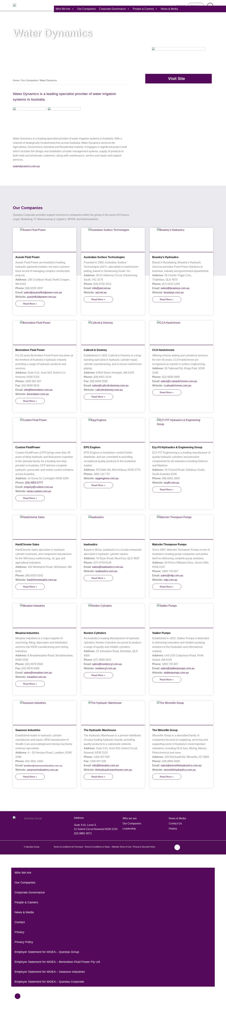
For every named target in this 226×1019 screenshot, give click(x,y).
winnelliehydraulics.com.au (179, 769)
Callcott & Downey (95, 350)
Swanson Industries (27, 730)
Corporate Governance (112, 8)
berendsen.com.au (38, 394)
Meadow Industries (27, 633)
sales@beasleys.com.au (175, 288)
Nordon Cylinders (95, 633)
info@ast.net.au (101, 288)
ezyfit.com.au (171, 482)
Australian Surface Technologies (104, 257)
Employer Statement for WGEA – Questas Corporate (49, 981)
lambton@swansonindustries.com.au (43, 765)
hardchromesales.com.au (42, 579)
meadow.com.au (36, 677)
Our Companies (86, 8)
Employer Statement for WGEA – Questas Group (47, 952)
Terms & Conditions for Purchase (68, 847)
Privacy (19, 932)
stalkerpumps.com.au (176, 672)
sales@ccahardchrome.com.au (179, 381)
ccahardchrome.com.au (177, 385)
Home (16, 80)
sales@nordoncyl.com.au (107, 664)
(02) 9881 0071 (83, 833)
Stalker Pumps (161, 633)
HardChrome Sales (27, 544)
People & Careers (143, 8)
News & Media (169, 8)
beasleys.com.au (174, 292)
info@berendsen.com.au (38, 389)
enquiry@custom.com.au (38, 487)
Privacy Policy (24, 942)
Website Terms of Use (121, 847)
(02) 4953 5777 (34, 482)
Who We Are (63, 8)
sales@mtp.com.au (172, 575)
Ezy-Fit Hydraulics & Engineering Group (177, 447)
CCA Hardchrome (163, 350)
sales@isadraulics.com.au (107, 567)
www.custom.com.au (39, 491)
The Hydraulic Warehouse (100, 730)
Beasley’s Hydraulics (165, 257)
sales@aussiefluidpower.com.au (43, 292)
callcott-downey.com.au (109, 389)
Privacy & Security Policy (144, 847)
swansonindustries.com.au (42, 769)
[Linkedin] (177, 847)
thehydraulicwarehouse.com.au (113, 769)
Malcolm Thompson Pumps (169, 544)
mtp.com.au (170, 579)
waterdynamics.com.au (26, 166)
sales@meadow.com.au (38, 672)
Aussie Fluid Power (27, 257)
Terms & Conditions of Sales (97, 847)
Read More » (30, 303)
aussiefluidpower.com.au (41, 296)
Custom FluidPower (27, 447)
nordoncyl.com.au (105, 668)
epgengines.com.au (106, 478)
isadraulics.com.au (106, 571)
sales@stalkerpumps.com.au (178, 668)
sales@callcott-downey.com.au (110, 385)
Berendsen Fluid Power (30, 350)
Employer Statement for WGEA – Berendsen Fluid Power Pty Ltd (57, 961)
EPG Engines (92, 447)
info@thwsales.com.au (105, 765)
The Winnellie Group (165, 730)
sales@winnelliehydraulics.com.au (181, 765)
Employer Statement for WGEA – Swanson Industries (50, 971)
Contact (20, 922)
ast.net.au (101, 292)
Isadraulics (90, 544)
